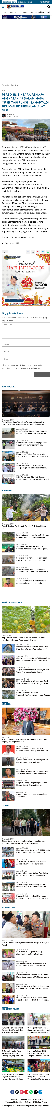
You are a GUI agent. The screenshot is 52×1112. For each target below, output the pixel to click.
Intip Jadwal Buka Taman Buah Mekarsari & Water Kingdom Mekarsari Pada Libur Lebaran (23, 639)
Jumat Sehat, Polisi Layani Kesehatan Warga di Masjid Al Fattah (25, 944)
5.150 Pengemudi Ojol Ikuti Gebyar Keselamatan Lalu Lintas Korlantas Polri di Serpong (33, 478)
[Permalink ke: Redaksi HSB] (4, 115)
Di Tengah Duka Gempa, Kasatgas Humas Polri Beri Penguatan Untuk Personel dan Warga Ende (39, 1030)
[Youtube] (26, 1092)
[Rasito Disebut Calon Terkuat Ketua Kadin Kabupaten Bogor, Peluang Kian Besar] (26, 721)
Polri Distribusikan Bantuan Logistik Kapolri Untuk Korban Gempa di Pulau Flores (13, 1076)
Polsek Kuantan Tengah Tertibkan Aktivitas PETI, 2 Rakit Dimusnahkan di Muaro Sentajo (32, 570)
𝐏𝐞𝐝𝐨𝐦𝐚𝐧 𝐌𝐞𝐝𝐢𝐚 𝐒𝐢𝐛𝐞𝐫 (14, 1102)
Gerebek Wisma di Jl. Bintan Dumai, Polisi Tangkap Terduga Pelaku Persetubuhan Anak (31, 582)
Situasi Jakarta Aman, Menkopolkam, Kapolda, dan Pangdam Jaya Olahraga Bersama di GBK (23, 842)
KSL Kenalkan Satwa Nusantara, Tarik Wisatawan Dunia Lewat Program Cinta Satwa (32, 682)
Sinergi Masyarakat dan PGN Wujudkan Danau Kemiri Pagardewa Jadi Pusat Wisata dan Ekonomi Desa (33, 659)
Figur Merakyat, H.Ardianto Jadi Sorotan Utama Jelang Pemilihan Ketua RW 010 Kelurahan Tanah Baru (32, 749)
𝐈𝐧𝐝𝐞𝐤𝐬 (27, 1102)
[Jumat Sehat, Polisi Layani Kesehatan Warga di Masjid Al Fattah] (26, 924)
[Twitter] (17, 1092)
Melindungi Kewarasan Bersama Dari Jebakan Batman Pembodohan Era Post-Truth (32, 772)
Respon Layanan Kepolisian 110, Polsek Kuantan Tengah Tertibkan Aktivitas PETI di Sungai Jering (32, 536)
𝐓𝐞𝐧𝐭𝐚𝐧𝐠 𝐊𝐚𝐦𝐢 (25, 1099)
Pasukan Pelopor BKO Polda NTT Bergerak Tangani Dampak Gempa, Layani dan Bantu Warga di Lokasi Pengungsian (38, 1053)
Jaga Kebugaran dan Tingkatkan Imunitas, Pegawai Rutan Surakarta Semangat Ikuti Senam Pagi (31, 885)
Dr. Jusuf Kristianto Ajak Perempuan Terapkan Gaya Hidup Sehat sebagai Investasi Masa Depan (31, 998)
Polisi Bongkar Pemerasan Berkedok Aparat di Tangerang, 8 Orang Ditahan (32, 559)
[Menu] (3, 7)
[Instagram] (22, 1092)
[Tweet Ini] (33, 252)
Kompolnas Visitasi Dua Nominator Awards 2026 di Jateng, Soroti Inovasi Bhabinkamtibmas (32, 455)
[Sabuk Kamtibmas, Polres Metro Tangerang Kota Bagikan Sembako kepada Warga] (8, 467)
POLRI (4, 90)
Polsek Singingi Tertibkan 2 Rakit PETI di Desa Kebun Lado (24, 527)
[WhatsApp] (31, 1092)
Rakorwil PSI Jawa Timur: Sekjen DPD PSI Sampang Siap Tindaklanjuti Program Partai (32, 761)
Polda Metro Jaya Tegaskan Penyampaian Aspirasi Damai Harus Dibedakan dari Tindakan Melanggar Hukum (23, 423)
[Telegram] (40, 1092)
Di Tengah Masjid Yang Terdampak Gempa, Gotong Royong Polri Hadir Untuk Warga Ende (13, 1053)
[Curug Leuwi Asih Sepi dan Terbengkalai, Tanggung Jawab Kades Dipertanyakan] (8, 694)
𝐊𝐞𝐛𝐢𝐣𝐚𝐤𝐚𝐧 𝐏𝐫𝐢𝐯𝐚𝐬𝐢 (40, 1102)
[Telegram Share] (43, 252)
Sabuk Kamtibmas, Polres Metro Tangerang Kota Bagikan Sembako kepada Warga (31, 466)
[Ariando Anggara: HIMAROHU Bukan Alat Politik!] (8, 796)
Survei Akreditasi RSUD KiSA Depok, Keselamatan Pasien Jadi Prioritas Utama (31, 964)
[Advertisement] (26, 49)
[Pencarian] (48, 7)
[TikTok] (36, 1092)
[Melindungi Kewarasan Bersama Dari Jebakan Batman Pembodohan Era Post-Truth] (8, 773)
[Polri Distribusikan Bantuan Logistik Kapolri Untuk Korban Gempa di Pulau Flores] (13, 1065)
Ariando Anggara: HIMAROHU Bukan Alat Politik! (31, 795)
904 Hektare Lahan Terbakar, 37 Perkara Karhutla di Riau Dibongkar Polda (31, 547)
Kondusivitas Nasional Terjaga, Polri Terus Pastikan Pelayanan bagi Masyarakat (31, 443)
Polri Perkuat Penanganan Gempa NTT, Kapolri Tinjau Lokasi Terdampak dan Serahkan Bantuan (38, 1076)
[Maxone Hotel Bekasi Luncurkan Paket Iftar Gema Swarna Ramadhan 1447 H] (8, 648)
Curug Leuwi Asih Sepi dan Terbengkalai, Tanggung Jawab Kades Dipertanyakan (32, 693)
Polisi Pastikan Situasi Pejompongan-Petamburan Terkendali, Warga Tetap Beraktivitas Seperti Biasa (32, 432)
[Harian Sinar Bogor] (15, 7)
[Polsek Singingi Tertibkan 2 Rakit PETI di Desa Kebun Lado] (26, 507)
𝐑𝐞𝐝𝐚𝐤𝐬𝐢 (14, 1099)
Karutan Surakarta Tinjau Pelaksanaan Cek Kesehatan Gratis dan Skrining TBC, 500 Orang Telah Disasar (33, 987)
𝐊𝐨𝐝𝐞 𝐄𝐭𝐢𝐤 (37, 1099)
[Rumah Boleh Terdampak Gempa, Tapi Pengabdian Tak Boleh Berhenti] (13, 1019)
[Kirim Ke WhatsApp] (48, 252)
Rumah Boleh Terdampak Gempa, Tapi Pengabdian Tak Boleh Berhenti (12, 1030)
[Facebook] (12, 1092)
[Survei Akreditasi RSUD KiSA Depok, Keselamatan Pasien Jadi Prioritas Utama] (8, 965)
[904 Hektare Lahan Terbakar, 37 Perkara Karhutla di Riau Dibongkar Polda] (8, 548)
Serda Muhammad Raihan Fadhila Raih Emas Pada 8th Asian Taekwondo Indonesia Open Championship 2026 (32, 874)
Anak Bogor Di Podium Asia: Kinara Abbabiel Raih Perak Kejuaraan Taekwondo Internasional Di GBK (31, 862)
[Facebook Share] (28, 252)
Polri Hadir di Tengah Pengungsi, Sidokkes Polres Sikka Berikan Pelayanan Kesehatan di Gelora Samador (29, 953)
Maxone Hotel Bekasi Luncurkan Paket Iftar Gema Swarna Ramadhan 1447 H (32, 648)
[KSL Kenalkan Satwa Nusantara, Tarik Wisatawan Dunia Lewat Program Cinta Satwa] (8, 683)
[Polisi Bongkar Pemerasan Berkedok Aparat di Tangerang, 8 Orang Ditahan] (8, 559)
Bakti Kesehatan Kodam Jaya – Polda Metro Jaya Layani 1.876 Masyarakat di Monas (32, 976)
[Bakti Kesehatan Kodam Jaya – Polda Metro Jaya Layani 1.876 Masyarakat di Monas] (8, 976)
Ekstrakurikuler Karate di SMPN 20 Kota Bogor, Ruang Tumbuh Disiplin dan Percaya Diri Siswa (33, 851)
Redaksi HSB (11, 114)
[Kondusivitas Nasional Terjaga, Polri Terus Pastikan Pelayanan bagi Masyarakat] (8, 444)
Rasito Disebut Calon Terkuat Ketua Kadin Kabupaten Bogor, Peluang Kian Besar (24, 740)
